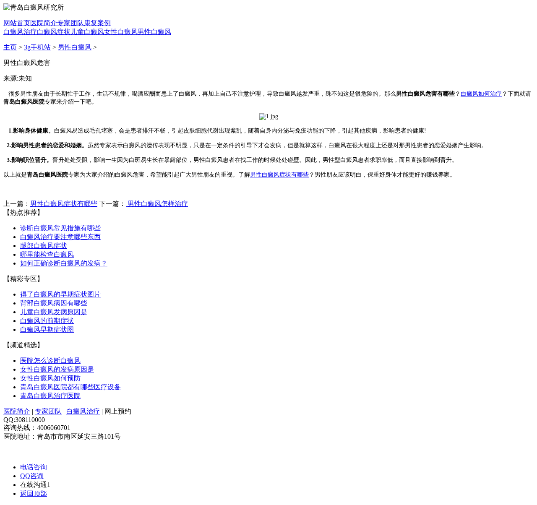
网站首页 (16, 22)
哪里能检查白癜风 (47, 254)
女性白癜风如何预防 (50, 378)
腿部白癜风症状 (43, 245)
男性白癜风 (154, 31)
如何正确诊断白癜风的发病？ (63, 263)
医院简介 (43, 22)
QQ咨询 (32, 475)
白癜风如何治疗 (481, 94)
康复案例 (97, 22)
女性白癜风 (121, 31)
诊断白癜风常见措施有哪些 (60, 228)
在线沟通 (35, 484)
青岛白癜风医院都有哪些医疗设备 (70, 386)
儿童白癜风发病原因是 (53, 311)
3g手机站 (37, 47)
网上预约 (117, 411)
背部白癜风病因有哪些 (53, 303)
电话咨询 (33, 467)
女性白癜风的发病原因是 (57, 369)
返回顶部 (33, 493)
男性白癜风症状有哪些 (279, 175)
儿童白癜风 (87, 31)
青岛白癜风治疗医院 (50, 395)
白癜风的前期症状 (47, 320)
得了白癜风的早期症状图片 (60, 294)
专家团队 (70, 22)
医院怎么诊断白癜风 (50, 360)
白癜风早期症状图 (47, 329)
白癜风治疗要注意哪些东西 (60, 236)
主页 (10, 47)
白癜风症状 (53, 31)
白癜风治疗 (20, 31)
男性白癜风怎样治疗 (157, 203)
